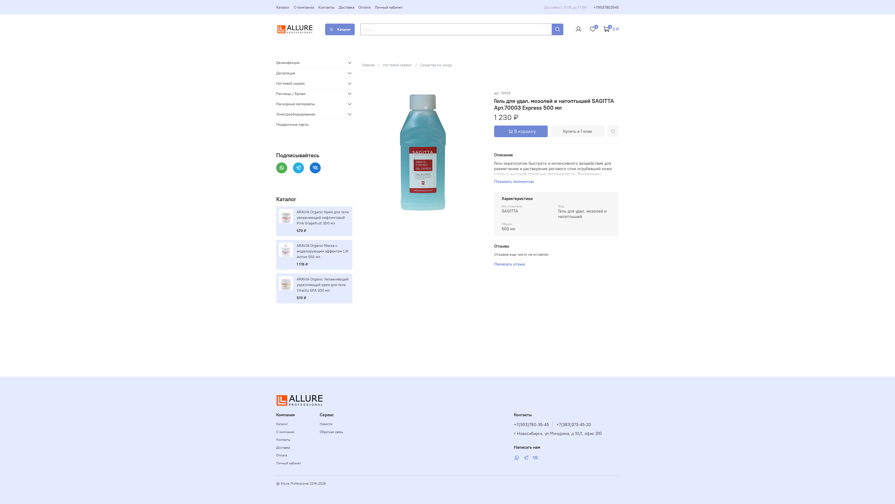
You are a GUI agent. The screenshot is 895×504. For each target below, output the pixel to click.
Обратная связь (331, 432)
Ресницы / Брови (290, 93)
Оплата (364, 7)
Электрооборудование (295, 114)
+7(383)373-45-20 (573, 424)
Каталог (283, 7)
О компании (304, 7)
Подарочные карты (292, 124)
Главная (368, 65)
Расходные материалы (295, 104)
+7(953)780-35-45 (531, 424)
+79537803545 (606, 7)
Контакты (326, 7)
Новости (326, 424)
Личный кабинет (389, 7)
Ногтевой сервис (397, 65)
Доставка (346, 7)
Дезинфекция (287, 62)
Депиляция (285, 73)
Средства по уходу (436, 65)
